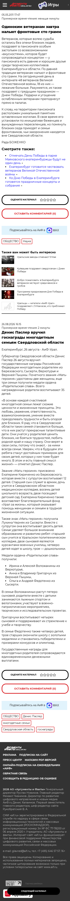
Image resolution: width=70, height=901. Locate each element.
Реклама (9, 754)
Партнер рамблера (33, 883)
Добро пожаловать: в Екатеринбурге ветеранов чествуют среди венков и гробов (38, 283)
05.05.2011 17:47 (11, 14)
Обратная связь (15, 773)
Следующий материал (33, 891)
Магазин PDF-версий (40, 760)
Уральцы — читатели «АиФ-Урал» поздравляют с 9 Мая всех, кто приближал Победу (41, 306)
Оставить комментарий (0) (35, 213)
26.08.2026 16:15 (11, 324)
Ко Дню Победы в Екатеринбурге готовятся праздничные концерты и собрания (32, 181)
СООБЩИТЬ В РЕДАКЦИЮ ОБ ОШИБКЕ (30, 778)
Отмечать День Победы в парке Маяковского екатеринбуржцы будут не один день (35, 159)
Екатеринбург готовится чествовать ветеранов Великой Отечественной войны (34, 170)
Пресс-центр (12, 760)
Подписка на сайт (33, 754)
